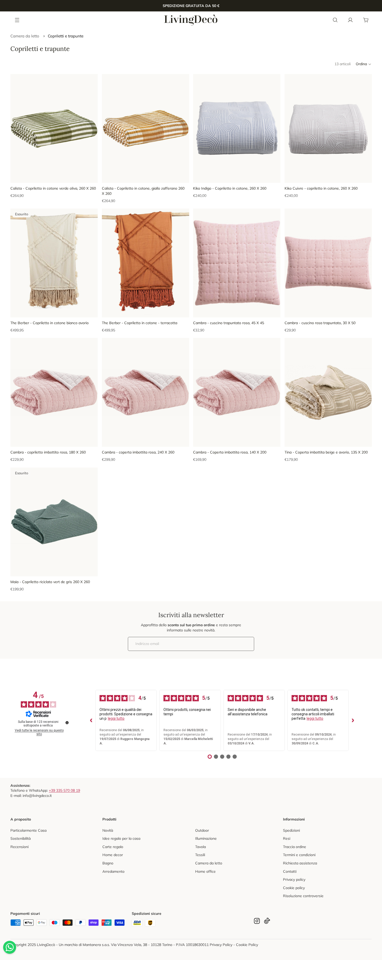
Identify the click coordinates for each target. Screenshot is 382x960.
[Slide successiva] (90, 128)
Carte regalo (112, 846)
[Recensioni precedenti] (91, 720)
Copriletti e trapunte (65, 36)
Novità (107, 830)
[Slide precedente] (18, 128)
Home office (205, 871)
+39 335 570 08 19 (64, 790)
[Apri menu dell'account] (350, 20)
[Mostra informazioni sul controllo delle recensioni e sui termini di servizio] (67, 723)
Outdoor (202, 830)
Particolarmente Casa (28, 830)
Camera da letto (24, 36)
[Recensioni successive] (353, 720)
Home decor (112, 854)
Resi (286, 838)
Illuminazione (206, 838)
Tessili (200, 854)
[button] (364, 64)
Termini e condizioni (299, 854)
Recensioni (19, 846)
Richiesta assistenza (300, 863)
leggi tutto (116, 718)
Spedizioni (291, 830)
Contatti (290, 871)
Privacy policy (294, 879)
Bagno (107, 863)
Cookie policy (294, 887)
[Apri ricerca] (335, 20)
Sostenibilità (20, 838)
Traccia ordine (294, 846)
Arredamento (113, 871)
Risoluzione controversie (303, 896)
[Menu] (17, 20)
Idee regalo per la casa (121, 838)
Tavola (200, 846)
